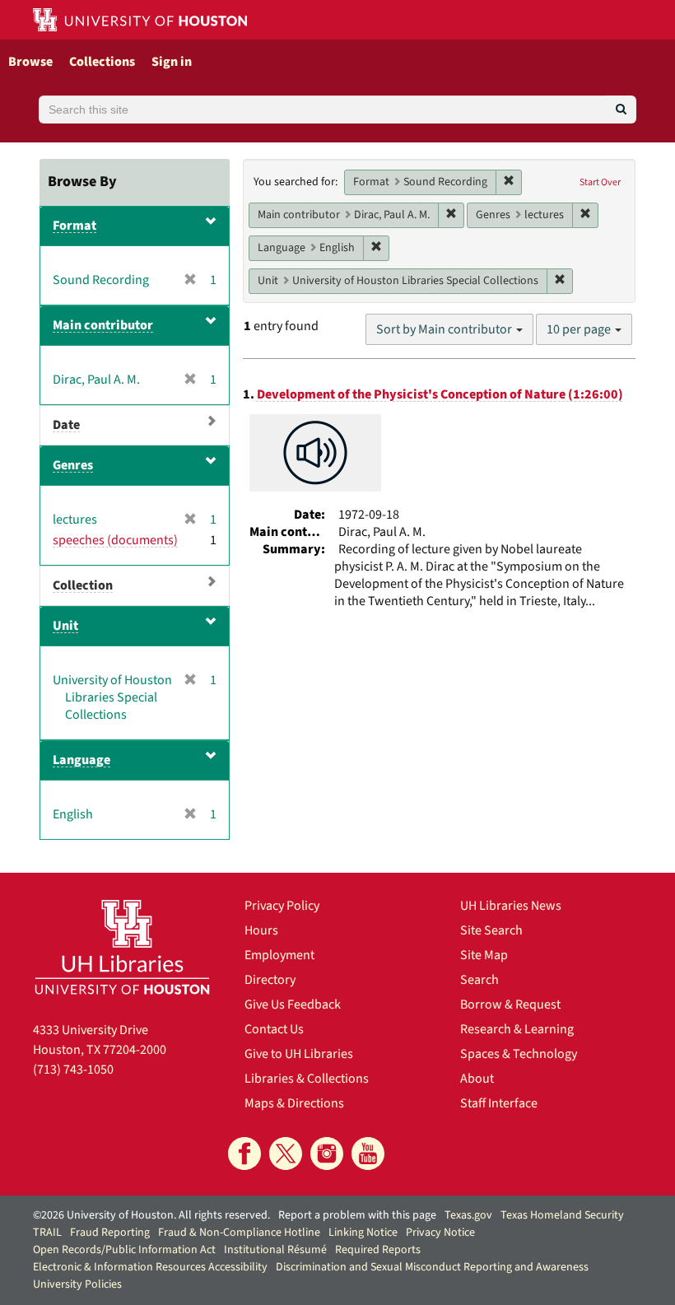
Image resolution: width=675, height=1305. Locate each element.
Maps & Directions (294, 1103)
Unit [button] (65, 626)
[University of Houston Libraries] (122, 946)
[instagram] (326, 1153)
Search (479, 980)
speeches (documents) (115, 540)
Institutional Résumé (275, 1250)
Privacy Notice (440, 1232)
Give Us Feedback (292, 1004)
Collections (102, 62)
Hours (261, 930)
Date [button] (66, 425)
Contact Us (274, 1029)
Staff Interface (499, 1103)
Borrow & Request (510, 1004)
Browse (30, 62)
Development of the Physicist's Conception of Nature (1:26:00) (440, 394)
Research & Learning (517, 1029)
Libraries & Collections (306, 1079)
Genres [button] (73, 465)
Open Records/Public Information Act (124, 1250)
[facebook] (244, 1153)
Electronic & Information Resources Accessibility (150, 1267)
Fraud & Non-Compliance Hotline (239, 1232)
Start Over (600, 182)
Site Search (491, 930)
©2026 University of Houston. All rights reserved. (151, 1215)
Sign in (171, 62)
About (477, 1079)
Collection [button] (83, 585)
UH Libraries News (510, 906)
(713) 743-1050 (73, 1069)
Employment (279, 955)
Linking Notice (363, 1232)
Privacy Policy (281, 906)
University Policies (77, 1284)
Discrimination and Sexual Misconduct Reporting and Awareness (432, 1267)
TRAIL (47, 1232)
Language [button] (81, 760)
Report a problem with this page (357, 1215)
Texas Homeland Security (562, 1215)
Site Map (484, 955)
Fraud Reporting (110, 1232)
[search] (621, 110)
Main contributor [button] (103, 325)
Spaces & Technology (518, 1054)
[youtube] (367, 1153)
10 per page (580, 329)
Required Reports (378, 1250)
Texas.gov (468, 1215)
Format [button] (74, 226)
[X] (285, 1153)
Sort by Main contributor (445, 329)
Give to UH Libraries (298, 1054)
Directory (270, 980)
